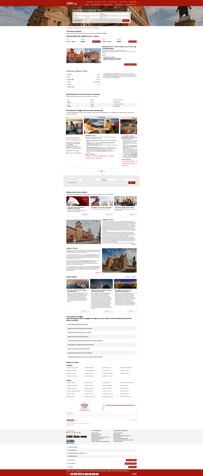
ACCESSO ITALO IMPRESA (132, 460)
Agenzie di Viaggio (94, 432)
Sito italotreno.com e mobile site (97, 438)
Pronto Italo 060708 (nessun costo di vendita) (100, 437)
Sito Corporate (115, 470)
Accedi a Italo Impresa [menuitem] (124, 1)
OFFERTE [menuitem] (87, 4)
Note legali (92, 470)
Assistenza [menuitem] (98, 1)
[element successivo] (104, 171)
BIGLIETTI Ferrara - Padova (130, 64)
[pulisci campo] (99, 14)
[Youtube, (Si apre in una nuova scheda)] (77, 432)
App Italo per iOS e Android (96, 434)
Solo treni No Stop (72, 182)
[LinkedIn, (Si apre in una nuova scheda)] (72, 432)
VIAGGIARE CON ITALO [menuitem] (107, 4)
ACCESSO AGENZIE (133, 467)
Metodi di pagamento (95, 439)
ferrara (69, 101)
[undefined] (89, 408)
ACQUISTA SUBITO (96, 41)
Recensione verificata (134, 420)
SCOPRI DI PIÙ (85, 214)
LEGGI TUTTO (134, 244)
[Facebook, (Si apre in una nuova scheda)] (67, 432)
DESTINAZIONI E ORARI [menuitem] (96, 4)
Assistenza (68, 470)
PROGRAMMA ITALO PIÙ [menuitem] (130, 4)
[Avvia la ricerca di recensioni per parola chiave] (136, 416)
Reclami (73, 470)
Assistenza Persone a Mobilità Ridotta (120, 438)
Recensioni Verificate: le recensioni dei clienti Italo (100, 441)
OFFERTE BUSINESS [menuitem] (119, 4)
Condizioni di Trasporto (79, 470)
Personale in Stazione (117, 437)
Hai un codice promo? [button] (78, 20)
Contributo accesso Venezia (123, 470)
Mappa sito (87, 470)
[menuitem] (129, 2)
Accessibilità (108, 470)
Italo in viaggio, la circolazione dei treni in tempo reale (123, 439)
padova (69, 106)
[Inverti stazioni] (101, 14)
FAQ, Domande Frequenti (118, 432)
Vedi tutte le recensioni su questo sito (84, 410)
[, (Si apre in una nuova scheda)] (69, 432)
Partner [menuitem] (104, 1)
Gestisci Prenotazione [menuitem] (113, 1)
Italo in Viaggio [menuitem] (90, 1)
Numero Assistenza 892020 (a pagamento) (121, 435)
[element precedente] (98, 171)
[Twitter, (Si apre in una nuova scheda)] (74, 432)
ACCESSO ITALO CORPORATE (131, 463)
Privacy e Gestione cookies (100, 470)
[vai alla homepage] (71, 3)
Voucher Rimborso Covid (118, 441)
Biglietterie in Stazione (95, 435)
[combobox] (86, 14)
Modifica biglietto (116, 434)
